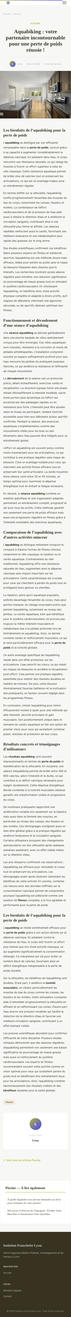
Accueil (7, 14)
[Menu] (64, 2)
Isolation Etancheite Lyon (22, 1245)
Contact (7, 1296)
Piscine (17, 14)
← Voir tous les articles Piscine (21, 1160)
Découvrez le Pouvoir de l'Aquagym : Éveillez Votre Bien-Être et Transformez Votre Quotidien (34, 1212)
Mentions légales (12, 1290)
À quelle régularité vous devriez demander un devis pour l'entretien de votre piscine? (34, 1201)
